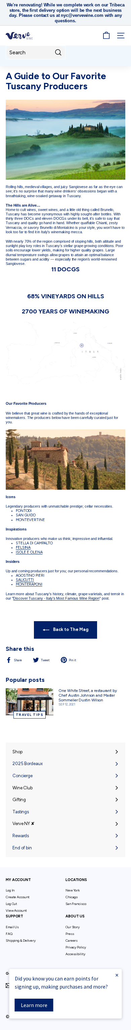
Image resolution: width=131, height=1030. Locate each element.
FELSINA (23, 547)
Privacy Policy (76, 947)
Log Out (11, 904)
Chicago (72, 897)
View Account (16, 910)
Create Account (17, 897)
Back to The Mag (70, 629)
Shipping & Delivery (21, 940)
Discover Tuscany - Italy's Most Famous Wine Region (56, 598)
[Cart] (106, 36)
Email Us (12, 927)
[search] (35, 52)
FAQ (9, 934)
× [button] (117, 975)
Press (70, 934)
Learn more (34, 1005)
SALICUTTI (25, 580)
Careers (72, 940)
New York (73, 890)
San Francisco (76, 904)
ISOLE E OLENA (29, 552)
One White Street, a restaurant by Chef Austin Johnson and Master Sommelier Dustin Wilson (87, 695)
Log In (10, 890)
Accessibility (75, 954)
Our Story (73, 927)
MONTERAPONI (29, 584)
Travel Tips (30, 715)
